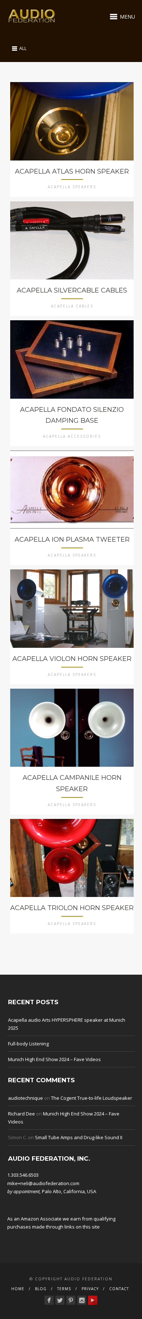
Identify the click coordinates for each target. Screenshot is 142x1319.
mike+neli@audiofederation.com (43, 1183)
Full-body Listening (28, 1043)
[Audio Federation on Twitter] (59, 1300)
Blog (41, 1288)
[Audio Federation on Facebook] (49, 1300)
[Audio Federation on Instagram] (81, 1300)
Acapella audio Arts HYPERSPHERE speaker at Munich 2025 (66, 1024)
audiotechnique (25, 1098)
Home (17, 1288)
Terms (64, 1288)
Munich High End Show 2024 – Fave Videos (54, 1059)
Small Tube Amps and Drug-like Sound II (78, 1137)
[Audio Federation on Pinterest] (70, 1300)
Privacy (90, 1288)
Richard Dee (21, 1113)
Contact (119, 1288)
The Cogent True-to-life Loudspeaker (91, 1098)
